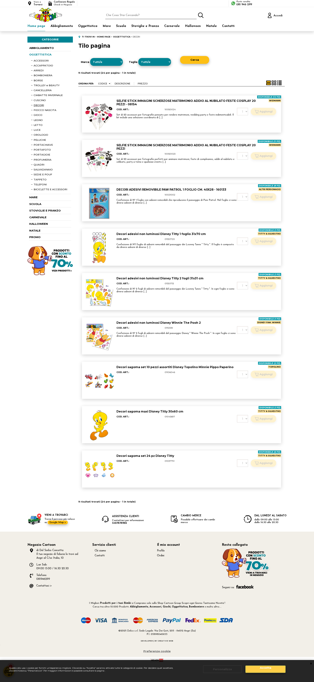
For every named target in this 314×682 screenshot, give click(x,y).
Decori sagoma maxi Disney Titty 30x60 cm (149, 411)
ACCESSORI (41, 60)
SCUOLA (35, 204)
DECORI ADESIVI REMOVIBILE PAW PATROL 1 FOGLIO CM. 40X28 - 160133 (171, 189)
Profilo (161, 550)
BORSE (38, 80)
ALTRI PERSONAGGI (270, 189)
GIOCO (38, 114)
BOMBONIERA (43, 75)
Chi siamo (100, 550)
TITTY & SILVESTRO (269, 233)
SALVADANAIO (43, 169)
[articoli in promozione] (50, 274)
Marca (85, 62)
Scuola (121, 26)
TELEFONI (40, 184)
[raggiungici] (246, 577)
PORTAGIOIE (42, 154)
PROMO (35, 237)
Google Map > (57, 522)
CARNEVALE (38, 217)
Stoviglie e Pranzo (145, 26)
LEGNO (38, 120)
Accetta (265, 667)
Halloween (193, 26)
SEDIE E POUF (43, 174)
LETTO (38, 124)
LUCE (37, 129)
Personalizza (222, 669)
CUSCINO (40, 100)
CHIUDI (311, 663)
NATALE (35, 230)
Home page (36, 26)
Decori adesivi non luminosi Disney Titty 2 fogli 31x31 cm (160, 278)
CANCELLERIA (43, 90)
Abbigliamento (62, 26)
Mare (107, 26)
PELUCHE (40, 139)
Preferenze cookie (157, 651)
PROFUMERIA (42, 159)
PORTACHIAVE (43, 144)
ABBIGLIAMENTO (41, 48)
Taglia (133, 62)
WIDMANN (275, 100)
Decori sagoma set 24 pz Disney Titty (145, 456)
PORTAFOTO (42, 149)
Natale (211, 26)
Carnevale (172, 26)
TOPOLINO (274, 367)
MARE (33, 197)
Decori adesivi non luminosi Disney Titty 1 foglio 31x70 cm (161, 234)
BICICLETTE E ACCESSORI (50, 189)
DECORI (39, 105)
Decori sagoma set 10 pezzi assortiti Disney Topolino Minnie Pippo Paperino (175, 367)
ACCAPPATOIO (43, 65)
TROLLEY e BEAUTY (47, 85)
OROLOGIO (41, 134)
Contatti (228, 26)
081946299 (43, 579)
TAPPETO (40, 179)
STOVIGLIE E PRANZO (45, 210)
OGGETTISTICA (40, 54)
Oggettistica (87, 26)
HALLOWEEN (38, 224)
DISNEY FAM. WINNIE (269, 322)
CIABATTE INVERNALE (48, 95)
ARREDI (39, 70)
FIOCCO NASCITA (45, 110)
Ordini (160, 555)
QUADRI (39, 164)
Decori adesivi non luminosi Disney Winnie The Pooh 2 (158, 322)
